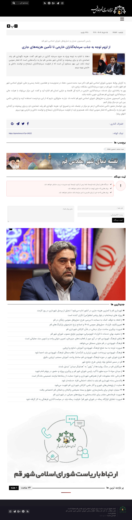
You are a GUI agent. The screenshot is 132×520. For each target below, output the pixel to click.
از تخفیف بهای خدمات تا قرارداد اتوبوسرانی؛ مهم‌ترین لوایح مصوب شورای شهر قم (86, 334)
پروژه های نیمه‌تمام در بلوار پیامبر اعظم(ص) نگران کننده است (95, 315)
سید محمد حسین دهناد (115, 149)
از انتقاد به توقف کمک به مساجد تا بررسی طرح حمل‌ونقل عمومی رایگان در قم (87, 320)
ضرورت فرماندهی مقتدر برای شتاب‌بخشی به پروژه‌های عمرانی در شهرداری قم (87, 394)
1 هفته (14, 488)
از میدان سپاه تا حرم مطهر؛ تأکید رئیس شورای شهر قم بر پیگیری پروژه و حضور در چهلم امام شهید (78, 371)
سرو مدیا (103, 515)
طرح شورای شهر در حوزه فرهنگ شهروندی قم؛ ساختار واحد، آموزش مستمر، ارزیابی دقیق (82, 357)
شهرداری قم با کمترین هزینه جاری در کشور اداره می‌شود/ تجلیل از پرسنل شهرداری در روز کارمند (79, 310)
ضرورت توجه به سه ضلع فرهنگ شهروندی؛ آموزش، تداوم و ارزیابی (92, 348)
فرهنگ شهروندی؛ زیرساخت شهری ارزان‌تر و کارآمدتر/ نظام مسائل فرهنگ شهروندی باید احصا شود (78, 352)
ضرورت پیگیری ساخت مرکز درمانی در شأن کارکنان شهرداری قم (94, 329)
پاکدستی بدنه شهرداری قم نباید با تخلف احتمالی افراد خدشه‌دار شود (92, 380)
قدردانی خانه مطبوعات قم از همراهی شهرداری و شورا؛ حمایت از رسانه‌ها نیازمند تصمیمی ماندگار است (77, 376)
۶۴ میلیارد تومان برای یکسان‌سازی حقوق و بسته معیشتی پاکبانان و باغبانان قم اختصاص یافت (81, 390)
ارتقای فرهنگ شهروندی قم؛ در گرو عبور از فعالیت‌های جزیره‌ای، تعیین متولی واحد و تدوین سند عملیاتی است (73, 338)
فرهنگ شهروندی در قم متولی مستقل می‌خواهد (101, 343)
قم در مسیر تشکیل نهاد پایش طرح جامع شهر (102, 362)
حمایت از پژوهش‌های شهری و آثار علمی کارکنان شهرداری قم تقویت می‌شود (88, 385)
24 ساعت (26, 488)
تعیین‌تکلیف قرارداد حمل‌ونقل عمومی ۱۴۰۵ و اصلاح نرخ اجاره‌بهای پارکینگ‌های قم (86, 324)
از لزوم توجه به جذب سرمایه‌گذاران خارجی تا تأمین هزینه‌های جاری (66, 47)
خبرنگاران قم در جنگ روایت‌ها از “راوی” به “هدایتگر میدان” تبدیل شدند (90, 366)
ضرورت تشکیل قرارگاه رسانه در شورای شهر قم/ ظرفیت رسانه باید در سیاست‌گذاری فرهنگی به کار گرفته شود (74, 399)
